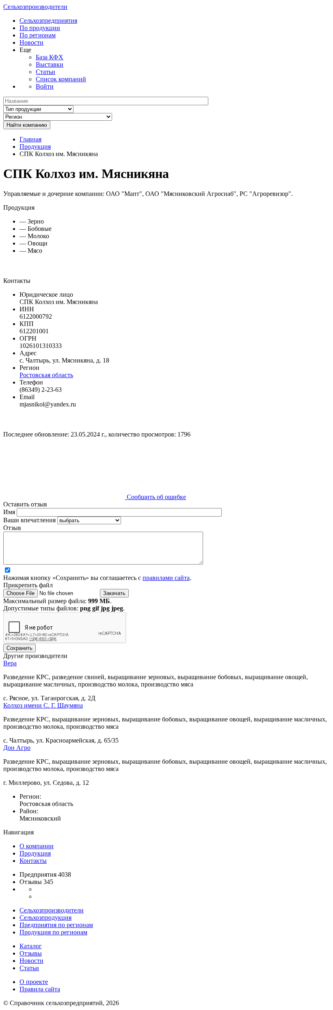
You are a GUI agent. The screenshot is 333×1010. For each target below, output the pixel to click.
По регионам (37, 35)
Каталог (30, 946)
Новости (31, 42)
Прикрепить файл (28, 585)
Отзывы (30, 953)
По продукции (39, 27)
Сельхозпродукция (45, 917)
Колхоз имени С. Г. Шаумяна (43, 705)
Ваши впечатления (30, 520)
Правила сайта (39, 989)
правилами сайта (166, 577)
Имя (10, 511)
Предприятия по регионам (56, 924)
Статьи (45, 71)
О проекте (33, 981)
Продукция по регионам (53, 932)
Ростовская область (46, 374)
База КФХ (49, 57)
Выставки (49, 64)
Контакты (33, 860)
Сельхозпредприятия (48, 20)
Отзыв (12, 527)
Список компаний (61, 79)
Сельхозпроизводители (35, 6)
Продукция (35, 146)
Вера (10, 663)
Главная (30, 139)
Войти (45, 86)
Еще (25, 49)
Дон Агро (16, 747)
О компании (36, 846)
